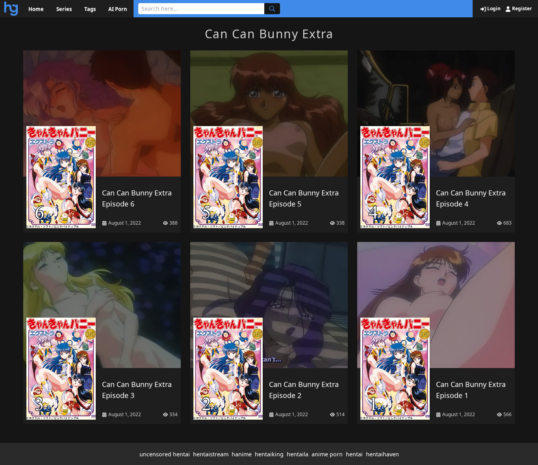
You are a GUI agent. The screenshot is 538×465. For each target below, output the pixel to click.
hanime (242, 454)
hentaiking (269, 454)
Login (493, 9)
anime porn (327, 454)
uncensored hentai (164, 454)
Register (521, 9)
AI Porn (117, 9)
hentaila (297, 454)
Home (36, 9)
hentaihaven (382, 454)
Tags (90, 9)
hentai (354, 454)
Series (64, 9)
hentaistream (210, 454)
